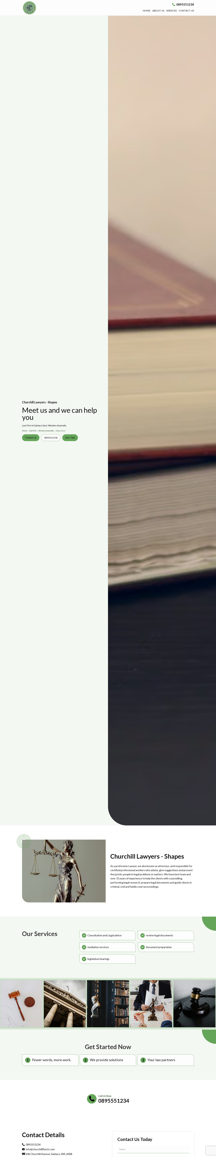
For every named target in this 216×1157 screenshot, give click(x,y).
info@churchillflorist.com (40, 1149)
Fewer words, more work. (51, 1060)
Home (146, 10)
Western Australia (46, 431)
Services (171, 10)
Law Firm (33, 431)
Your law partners (161, 1060)
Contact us (186, 10)
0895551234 (185, 4)
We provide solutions (106, 1060)
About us (158, 10)
